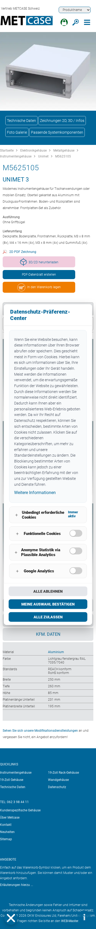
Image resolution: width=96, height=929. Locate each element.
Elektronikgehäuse (33, 150)
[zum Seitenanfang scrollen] (68, 917)
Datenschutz (57, 787)
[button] (11, 918)
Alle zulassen (48, 617)
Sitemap (6, 839)
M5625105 (63, 156)
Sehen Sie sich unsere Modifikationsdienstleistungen (40, 731)
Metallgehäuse (63, 150)
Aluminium (56, 652)
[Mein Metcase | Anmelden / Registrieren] (64, 22)
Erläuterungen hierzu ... (16, 885)
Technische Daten (21, 120)
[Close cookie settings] (11, 918)
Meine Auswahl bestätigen (48, 604)
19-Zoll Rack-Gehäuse (63, 772)
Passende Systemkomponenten (57, 132)
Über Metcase (9, 817)
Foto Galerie (17, 132)
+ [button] (16, 515)
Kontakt (5, 825)
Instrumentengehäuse (15, 156)
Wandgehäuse (58, 780)
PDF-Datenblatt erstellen (39, 274)
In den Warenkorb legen (44, 287)
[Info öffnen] (84, 917)
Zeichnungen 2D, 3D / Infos (62, 120)
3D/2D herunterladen (43, 262)
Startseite (7, 150)
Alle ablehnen (48, 591)
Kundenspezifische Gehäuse (20, 810)
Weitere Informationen (35, 492)
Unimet (43, 156)
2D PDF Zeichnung (22, 252)
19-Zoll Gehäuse (11, 780)
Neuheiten (7, 832)
